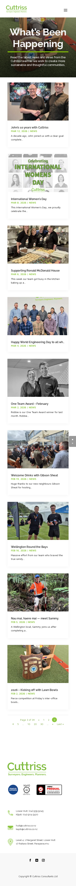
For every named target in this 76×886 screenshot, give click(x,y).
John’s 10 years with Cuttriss (29, 127)
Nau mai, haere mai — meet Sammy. (35, 618)
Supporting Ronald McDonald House (35, 270)
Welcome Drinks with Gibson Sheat (34, 475)
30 (41, 723)
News (33, 131)
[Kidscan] (13, 796)
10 (28, 723)
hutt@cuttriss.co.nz (26, 825)
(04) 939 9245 (36, 811)
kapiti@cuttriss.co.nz (26, 829)
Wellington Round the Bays (29, 547)
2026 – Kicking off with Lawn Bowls (34, 690)
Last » (60, 723)
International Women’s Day (29, 199)
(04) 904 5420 (30, 814)
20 (35, 723)
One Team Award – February (29, 403)
